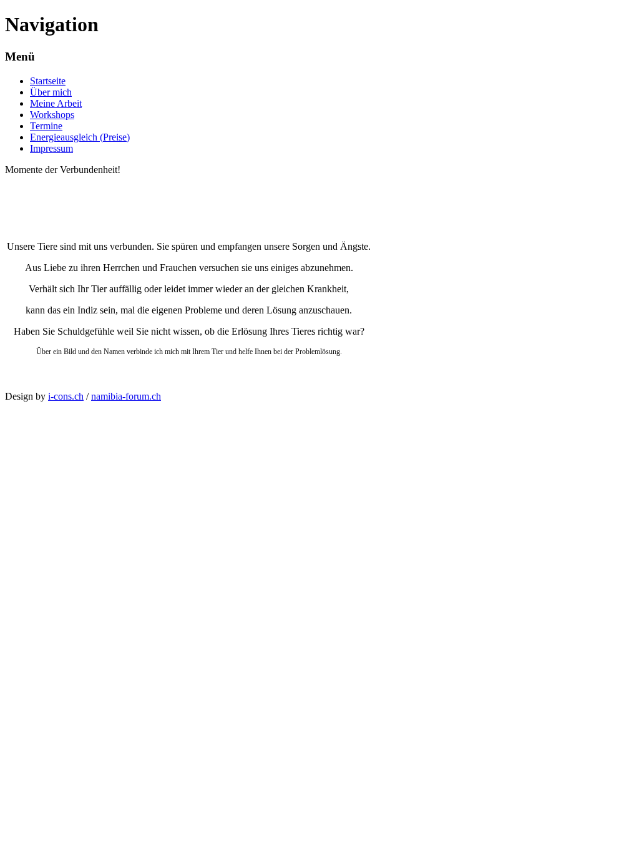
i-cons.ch (66, 396)
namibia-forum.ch (126, 396)
